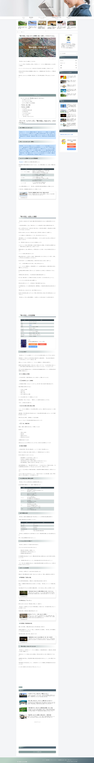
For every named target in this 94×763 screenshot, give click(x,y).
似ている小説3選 (25, 114)
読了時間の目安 (25, 111)
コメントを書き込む (37, 751)
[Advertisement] (37, 86)
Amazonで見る (33, 344)
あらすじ (21, 687)
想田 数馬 (68, 42)
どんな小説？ (24, 108)
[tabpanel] (22, 24)
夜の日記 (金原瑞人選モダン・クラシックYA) (36, 341)
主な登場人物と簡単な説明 (27, 110)
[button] (77, 53)
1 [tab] (45, 31)
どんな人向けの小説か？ (26, 113)
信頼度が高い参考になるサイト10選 (66, 134)
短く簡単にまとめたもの (26, 99)
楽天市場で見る (42, 344)
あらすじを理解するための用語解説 (28, 102)
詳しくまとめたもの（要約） (27, 101)
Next (77, 25)
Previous (16, 25)
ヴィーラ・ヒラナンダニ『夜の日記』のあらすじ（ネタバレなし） (32, 98)
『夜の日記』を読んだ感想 (25, 104)
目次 (36, 95)
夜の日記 (21, 161)
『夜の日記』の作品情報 (25, 106)
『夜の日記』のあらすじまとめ (27, 116)
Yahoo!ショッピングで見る (33, 346)
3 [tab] (48, 31)
